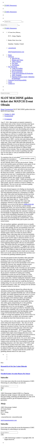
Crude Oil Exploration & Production (22, 73)
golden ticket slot (29, 204)
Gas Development (17, 70)
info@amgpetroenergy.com (16, 52)
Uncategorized (9, 109)
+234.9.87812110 (12, 48)
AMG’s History (16, 61)
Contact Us (11, 83)
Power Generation (17, 72)
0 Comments (8, 119)
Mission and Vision (17, 60)
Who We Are (15, 58)
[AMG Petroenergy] (10, 5)
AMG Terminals (16, 75)
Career (10, 82)
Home (10, 55)
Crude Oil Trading (17, 68)
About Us (11, 56)
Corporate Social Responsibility (17, 80)
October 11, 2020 (9, 114)
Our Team (15, 63)
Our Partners (15, 65)
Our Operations (12, 66)
